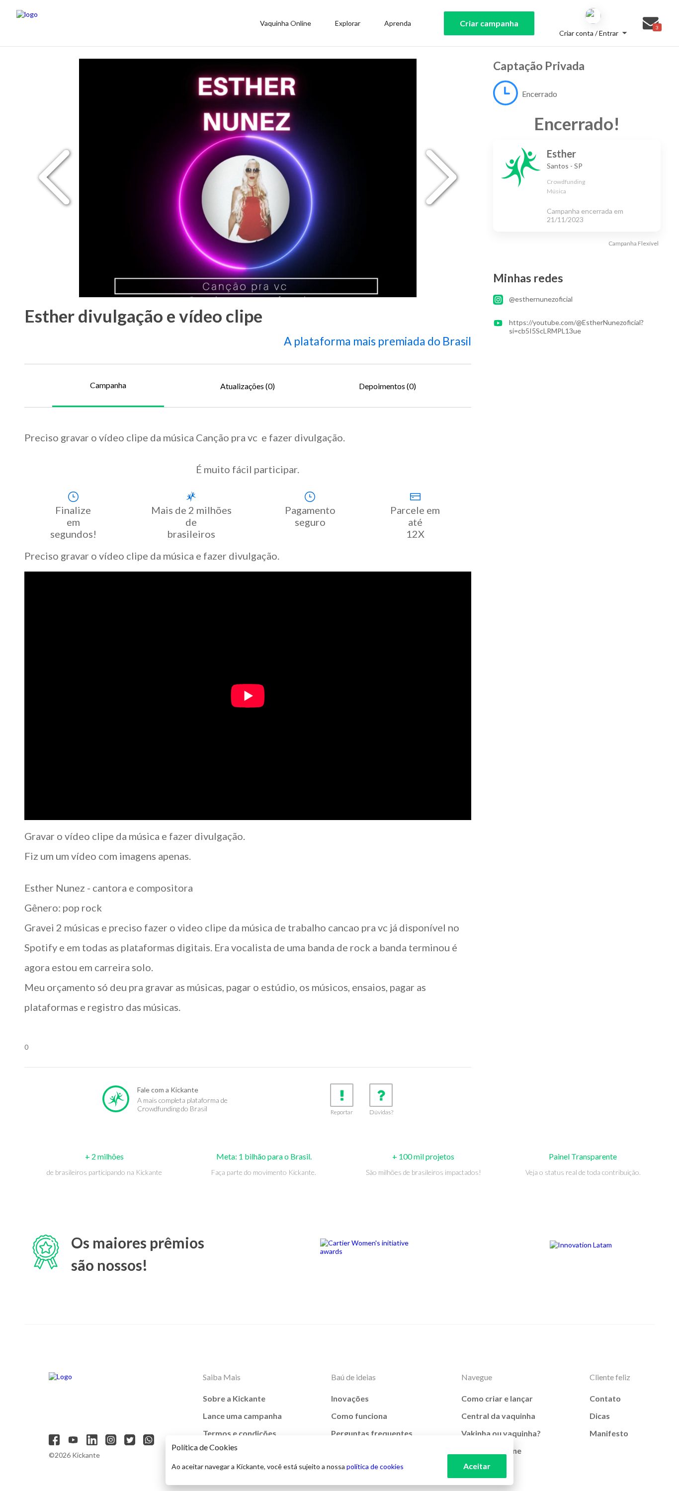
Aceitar (477, 1466)
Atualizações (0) (247, 386)
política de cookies (375, 1466)
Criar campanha (489, 23)
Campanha (108, 385)
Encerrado (539, 93)
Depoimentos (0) (387, 386)
